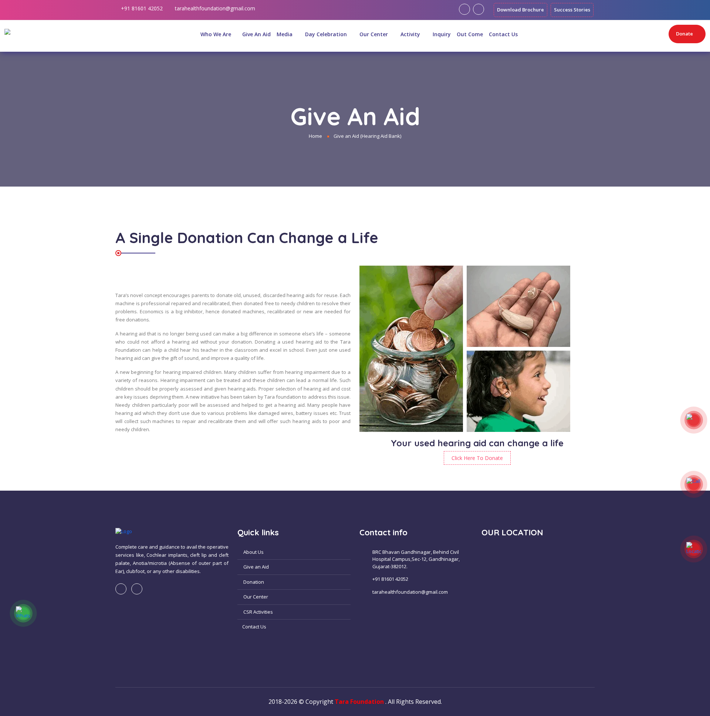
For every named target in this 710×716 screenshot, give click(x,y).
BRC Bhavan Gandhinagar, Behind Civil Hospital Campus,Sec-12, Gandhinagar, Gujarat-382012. (416, 559)
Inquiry (442, 34)
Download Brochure (520, 9)
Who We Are (215, 34)
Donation (253, 582)
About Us (253, 552)
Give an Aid (255, 566)
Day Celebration (326, 34)
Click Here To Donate (477, 457)
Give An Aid (256, 34)
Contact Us (503, 34)
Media (285, 34)
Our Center (374, 34)
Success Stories (572, 9)
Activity (411, 34)
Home (315, 136)
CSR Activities (257, 611)
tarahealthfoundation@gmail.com (215, 8)
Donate (684, 33)
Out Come (470, 34)
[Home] (192, 34)
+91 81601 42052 (142, 8)
